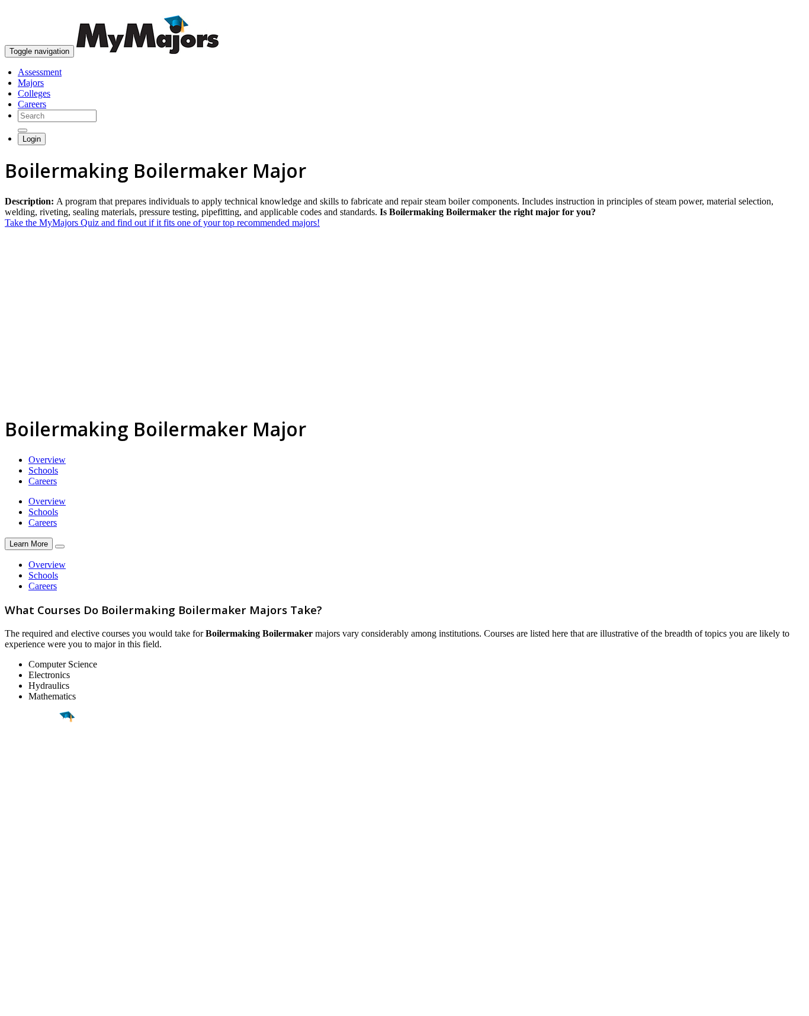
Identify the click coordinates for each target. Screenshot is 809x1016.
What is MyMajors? (42, 877)
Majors (31, 83)
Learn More (28, 543)
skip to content (780, 9)
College (36, 783)
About (19, 853)
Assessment (40, 72)
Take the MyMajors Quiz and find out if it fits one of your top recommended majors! (162, 223)
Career (35, 808)
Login (32, 139)
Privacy (48, 1001)
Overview (47, 460)
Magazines (25, 909)
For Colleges (29, 898)
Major (32, 757)
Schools (43, 470)
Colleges (34, 93)
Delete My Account (41, 920)
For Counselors (33, 888)
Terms (16, 1001)
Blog (14, 930)
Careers (32, 104)
